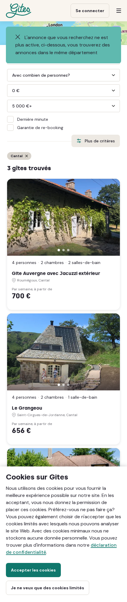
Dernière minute (32, 119)
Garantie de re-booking (40, 127)
